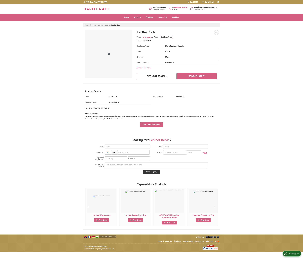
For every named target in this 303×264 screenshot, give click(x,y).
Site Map (175, 17)
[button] (180, 7)
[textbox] (193, 152)
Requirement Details (99, 165)
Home (126, 17)
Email (160, 146)
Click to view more (143, 68)
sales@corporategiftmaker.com (205, 7)
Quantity (159, 152)
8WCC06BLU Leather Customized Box (138, 216)
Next (214, 207)
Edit (205, 153)
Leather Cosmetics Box (172, 215)
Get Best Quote (104, 220)
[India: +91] (108, 152)
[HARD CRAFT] (96, 9)
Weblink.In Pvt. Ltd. (108, 249)
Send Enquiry (197, 76)
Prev (88, 207)
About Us (137, 17)
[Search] (217, 2)
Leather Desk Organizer (104, 215)
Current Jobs (188, 241)
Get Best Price (166, 37)
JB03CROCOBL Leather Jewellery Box (206, 216)
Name (102, 146)
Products (149, 17)
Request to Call (157, 76)
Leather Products (104, 25)
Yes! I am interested (151, 125)
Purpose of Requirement (99, 158)
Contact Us (162, 17)
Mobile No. (100, 152)
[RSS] (217, 241)
